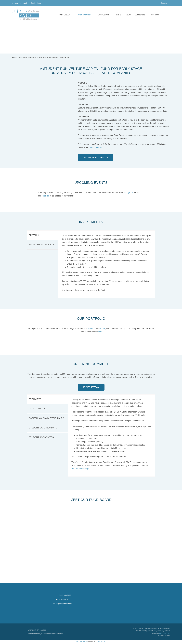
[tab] (42, 235)
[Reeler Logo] (107, 340)
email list (45, 196)
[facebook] (54, 608)
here (100, 332)
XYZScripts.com (101, 641)
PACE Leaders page (80, 469)
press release (96, 147)
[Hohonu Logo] (74, 340)
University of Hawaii (20, 3)
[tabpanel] (106, 264)
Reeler (102, 328)
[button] (165, 14)
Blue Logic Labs (164, 633)
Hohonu (91, 328)
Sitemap (164, 3)
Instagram (128, 193)
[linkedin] (73, 608)
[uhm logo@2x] (18, 628)
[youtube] (64, 608)
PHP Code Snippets (82, 641)
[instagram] (68, 608)
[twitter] (59, 608)
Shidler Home (36, 3)
